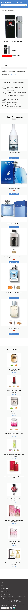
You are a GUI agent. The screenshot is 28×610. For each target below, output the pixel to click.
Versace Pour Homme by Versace (14, 292)
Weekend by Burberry (14, 328)
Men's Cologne (10, 9)
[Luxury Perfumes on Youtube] (19, 601)
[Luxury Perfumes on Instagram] (16, 601)
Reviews (4, 65)
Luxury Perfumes (11, 604)
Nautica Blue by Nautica (14, 188)
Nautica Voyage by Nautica (14, 223)
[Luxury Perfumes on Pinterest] (14, 601)
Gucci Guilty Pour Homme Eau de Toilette (14, 257)
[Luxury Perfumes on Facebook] (8, 601)
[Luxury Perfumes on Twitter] (11, 601)
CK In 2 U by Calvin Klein (14, 152)
